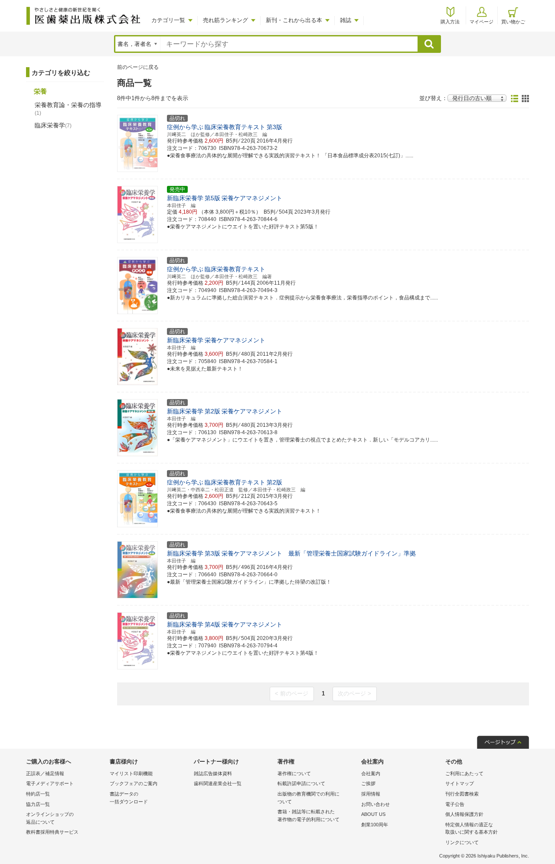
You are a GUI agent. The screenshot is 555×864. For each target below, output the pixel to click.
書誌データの (129, 797)
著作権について (294, 773)
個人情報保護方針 (464, 814)
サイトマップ (459, 783)
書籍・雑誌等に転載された (309, 815)
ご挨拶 (368, 783)
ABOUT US (373, 814)
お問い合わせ (375, 804)
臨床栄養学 (53, 125)
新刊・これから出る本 (294, 20)
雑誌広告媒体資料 (213, 773)
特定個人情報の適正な (471, 828)
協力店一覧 (38, 804)
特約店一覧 (38, 793)
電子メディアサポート (50, 783)
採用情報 (370, 793)
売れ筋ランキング (225, 20)
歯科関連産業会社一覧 (218, 783)
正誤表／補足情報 (45, 773)
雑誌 (345, 20)
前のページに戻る (138, 67)
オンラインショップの (50, 818)
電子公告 (454, 804)
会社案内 (370, 773)
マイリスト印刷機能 (131, 773)
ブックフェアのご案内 (133, 783)
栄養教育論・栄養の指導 (68, 108)
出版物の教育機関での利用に (309, 797)
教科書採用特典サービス (52, 832)
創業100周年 (374, 824)
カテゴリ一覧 (168, 20)
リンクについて (462, 842)
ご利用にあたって (464, 773)
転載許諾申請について (301, 783)
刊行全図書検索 (462, 793)
